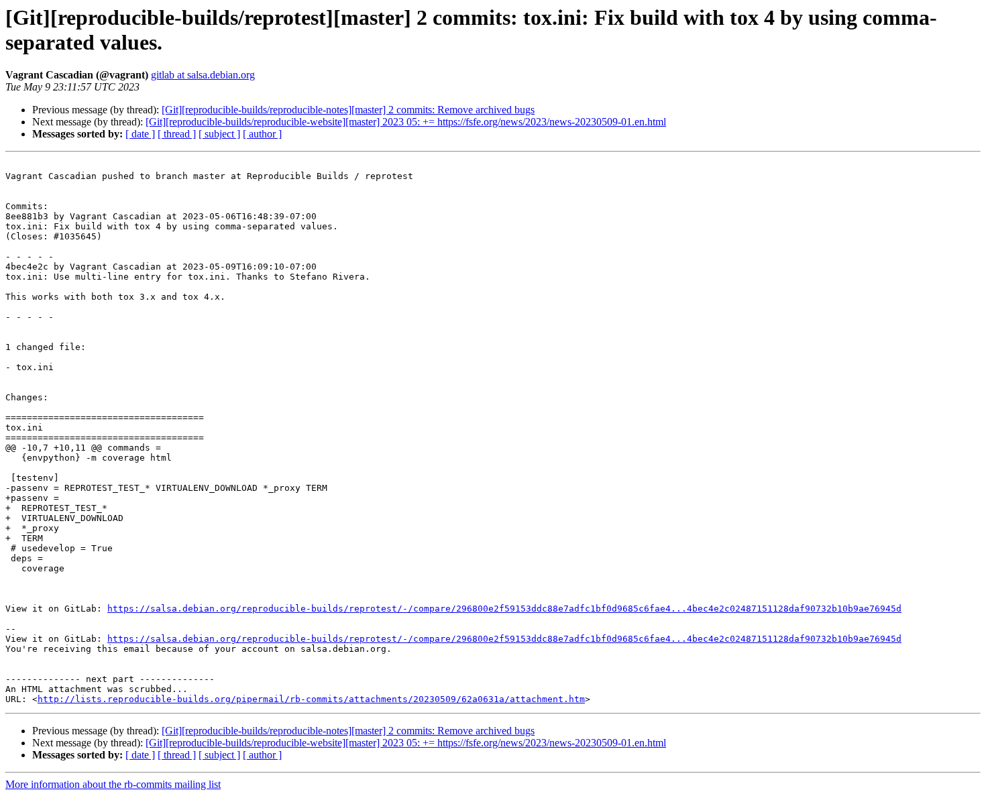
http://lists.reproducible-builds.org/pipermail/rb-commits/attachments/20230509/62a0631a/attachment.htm (311, 699)
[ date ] (140, 133)
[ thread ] (177, 133)
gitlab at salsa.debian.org (203, 74)
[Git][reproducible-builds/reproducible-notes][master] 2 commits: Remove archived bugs (348, 109)
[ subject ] (219, 133)
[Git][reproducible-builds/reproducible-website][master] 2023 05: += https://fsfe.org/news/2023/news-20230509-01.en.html (406, 121)
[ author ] (262, 133)
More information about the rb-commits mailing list (113, 784)
